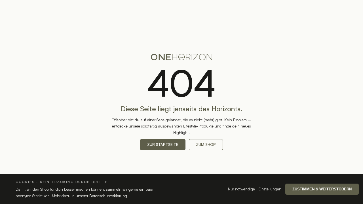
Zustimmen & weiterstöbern (322, 189)
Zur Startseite (162, 145)
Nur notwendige (241, 188)
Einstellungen (269, 188)
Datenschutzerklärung (108, 195)
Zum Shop (206, 145)
